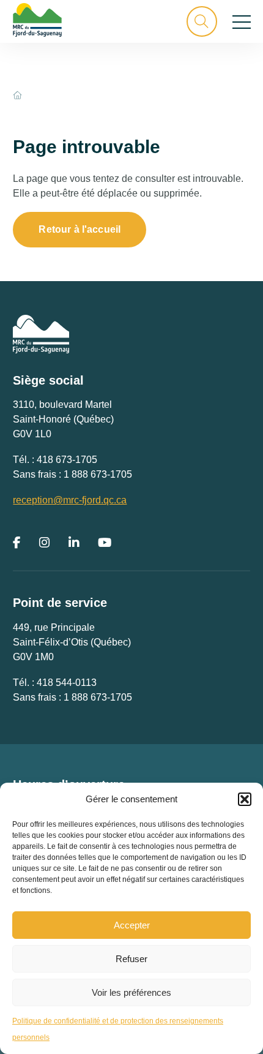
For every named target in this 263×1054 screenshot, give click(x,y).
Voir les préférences (131, 992)
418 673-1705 (67, 459)
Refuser (131, 959)
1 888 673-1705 (98, 474)
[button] (245, 799)
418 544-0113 (67, 682)
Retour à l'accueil (79, 229)
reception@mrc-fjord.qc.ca (70, 500)
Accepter (132, 925)
